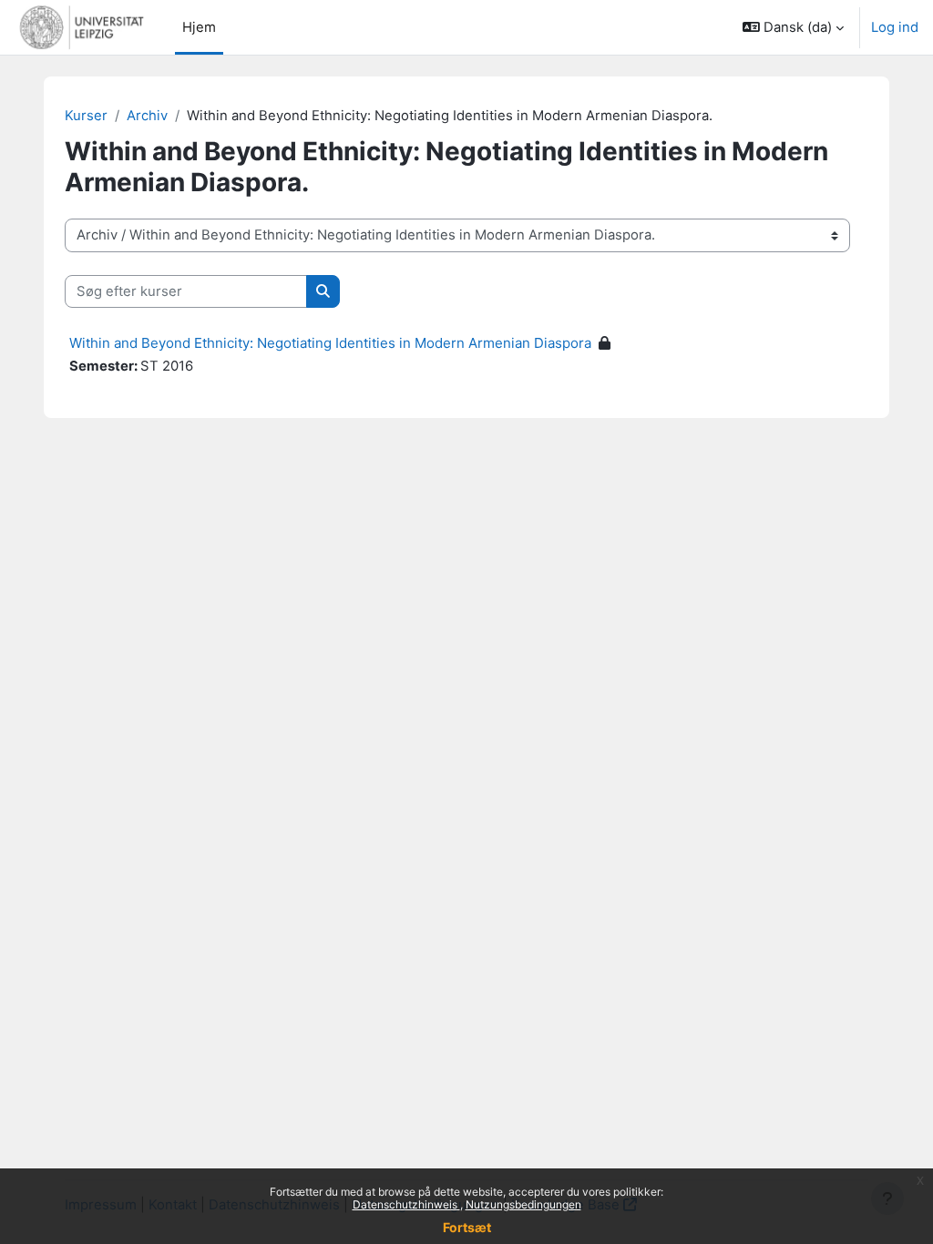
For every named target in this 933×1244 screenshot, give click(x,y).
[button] (793, 27)
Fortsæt (467, 1227)
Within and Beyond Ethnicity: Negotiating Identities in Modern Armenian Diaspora (330, 343)
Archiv (147, 115)
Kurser (86, 115)
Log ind (894, 27)
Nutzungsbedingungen (523, 1204)
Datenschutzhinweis (406, 1204)
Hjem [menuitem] (199, 27)
